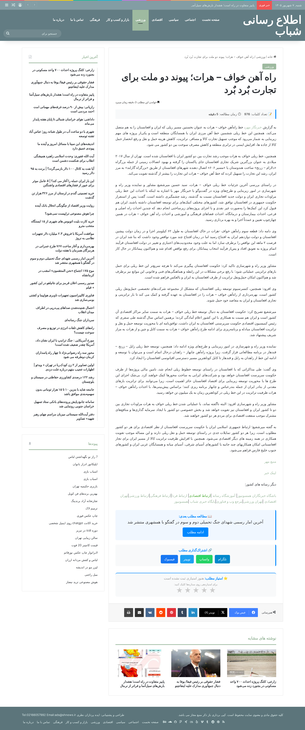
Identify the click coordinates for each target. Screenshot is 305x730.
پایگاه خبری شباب (202, 501)
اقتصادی (157, 19)
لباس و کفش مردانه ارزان (81, 560)
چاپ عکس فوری (87, 515)
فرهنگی (95, 19)
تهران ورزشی (252, 501)
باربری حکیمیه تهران (85, 486)
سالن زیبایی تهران (86, 538)
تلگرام (222, 559)
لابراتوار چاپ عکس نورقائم (81, 552)
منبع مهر (270, 461)
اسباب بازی (91, 471)
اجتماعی (190, 19)
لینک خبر (270, 473)
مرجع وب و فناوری (229, 501)
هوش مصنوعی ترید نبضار (82, 582)
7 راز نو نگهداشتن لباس (83, 456)
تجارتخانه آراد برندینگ (84, 501)
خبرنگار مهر (253, 127)
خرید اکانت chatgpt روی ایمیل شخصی (73, 523)
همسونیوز (181, 501)
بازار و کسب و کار (117, 19)
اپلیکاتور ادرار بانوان (85, 464)
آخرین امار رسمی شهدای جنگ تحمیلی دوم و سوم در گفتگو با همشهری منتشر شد (195, 522)
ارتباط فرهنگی (160, 496)
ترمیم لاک (92, 508)
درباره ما (58, 19)
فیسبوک (169, 559)
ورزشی (141, 19)
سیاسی (174, 19)
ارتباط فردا (179, 496)
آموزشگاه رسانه (224, 496)
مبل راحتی (91, 574)
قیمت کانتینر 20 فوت (84, 545)
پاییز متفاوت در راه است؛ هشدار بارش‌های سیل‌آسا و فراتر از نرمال (213, 5)
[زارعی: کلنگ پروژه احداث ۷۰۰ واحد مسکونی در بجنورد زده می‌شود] (251, 663)
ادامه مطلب (195, 532)
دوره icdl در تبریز (87, 530)
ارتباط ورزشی (139, 496)
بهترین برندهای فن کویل (83, 493)
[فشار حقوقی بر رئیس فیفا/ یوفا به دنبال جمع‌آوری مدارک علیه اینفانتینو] (195, 663)
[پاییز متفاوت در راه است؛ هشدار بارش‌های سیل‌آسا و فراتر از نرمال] (140, 663)
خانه (270, 57)
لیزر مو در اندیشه (87, 567)
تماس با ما (77, 19)
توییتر (187, 559)
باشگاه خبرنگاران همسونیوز (256, 496)
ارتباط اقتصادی (200, 496)
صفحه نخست (210, 19)
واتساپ (204, 559)
